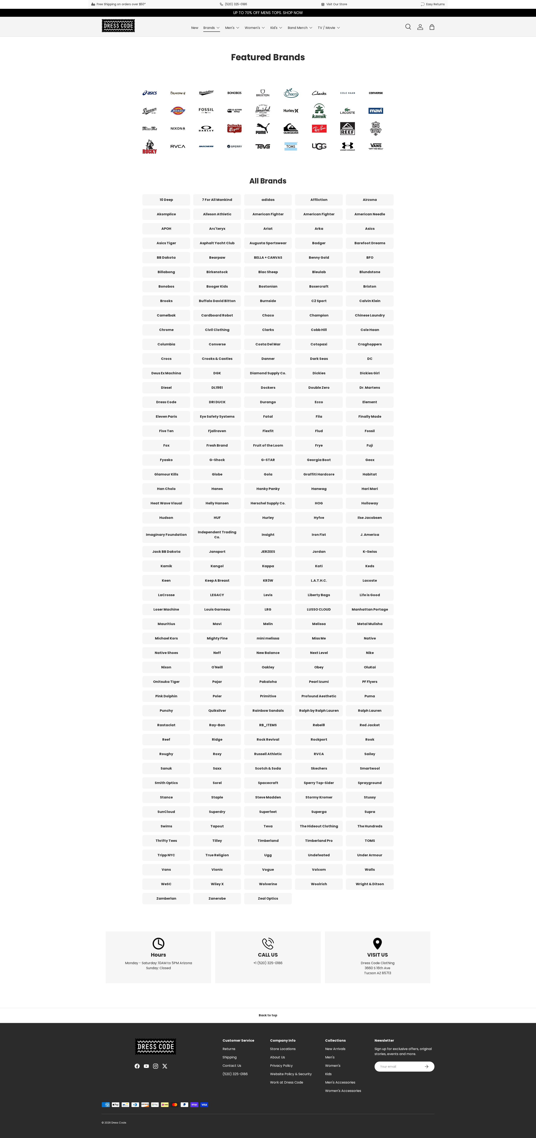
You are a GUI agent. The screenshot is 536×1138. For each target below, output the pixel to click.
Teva (268, 826)
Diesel (166, 387)
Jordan (319, 551)
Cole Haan (370, 329)
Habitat (370, 474)
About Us (277, 1057)
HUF (217, 517)
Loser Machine (166, 609)
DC (369, 358)
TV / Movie (326, 27)
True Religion (217, 855)
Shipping (230, 1057)
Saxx (217, 768)
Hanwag (319, 488)
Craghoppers (370, 344)
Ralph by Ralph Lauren (319, 710)
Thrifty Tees (166, 840)
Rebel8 (319, 725)
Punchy (166, 710)
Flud (319, 431)
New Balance (268, 652)
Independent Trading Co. (217, 535)
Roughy (166, 754)
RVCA (319, 754)
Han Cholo (166, 488)
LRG (268, 609)
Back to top (268, 1015)
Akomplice (166, 214)
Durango (268, 402)
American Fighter (268, 214)
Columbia (166, 344)
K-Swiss (370, 551)
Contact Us (232, 1065)
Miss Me (319, 638)
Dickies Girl (370, 373)
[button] (432, 27)
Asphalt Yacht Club (217, 243)
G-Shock (217, 459)
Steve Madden (268, 797)
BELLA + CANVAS (268, 257)
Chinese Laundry (370, 315)
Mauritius (166, 623)
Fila (319, 416)
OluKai (370, 667)
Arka (319, 228)
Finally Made (369, 416)
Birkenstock (217, 272)
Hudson (166, 517)
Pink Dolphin (166, 696)
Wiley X (217, 884)
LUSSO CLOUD (319, 609)
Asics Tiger (166, 243)
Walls (370, 869)
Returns (229, 1048)
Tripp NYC (166, 855)
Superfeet (268, 811)
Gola (268, 474)
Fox (166, 445)
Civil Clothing (217, 329)
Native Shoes (166, 652)
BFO (369, 257)
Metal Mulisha (370, 623)
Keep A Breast (217, 580)
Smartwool (370, 768)
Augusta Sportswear (268, 243)
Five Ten (166, 431)
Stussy (370, 797)
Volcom (319, 869)
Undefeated (319, 855)
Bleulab (319, 272)
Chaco (268, 315)
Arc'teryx (217, 228)
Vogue (268, 869)
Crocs (166, 358)
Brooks (166, 300)
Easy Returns (435, 4)
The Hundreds (369, 826)
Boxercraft (319, 286)
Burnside (268, 300)
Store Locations (283, 1048)
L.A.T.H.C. (319, 580)
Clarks (268, 329)
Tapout (217, 826)
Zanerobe (217, 898)
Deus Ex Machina (166, 373)
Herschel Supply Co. (268, 503)
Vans (166, 869)
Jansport (217, 551)
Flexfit (268, 431)
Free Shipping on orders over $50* (121, 4)
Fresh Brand (217, 445)
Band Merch (298, 27)
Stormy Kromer (318, 797)
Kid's (273, 27)
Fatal (268, 416)
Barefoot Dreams (369, 243)
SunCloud (166, 811)
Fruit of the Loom (268, 445)
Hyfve (319, 517)
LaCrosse (166, 595)
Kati (319, 566)
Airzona (370, 199)
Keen (166, 580)
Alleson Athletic (217, 214)
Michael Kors (166, 638)
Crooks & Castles (217, 358)
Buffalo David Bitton (217, 300)
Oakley (268, 667)
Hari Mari (370, 488)
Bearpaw (217, 257)
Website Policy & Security (291, 1074)
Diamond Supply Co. (268, 373)
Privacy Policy (281, 1065)
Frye (319, 445)
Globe (217, 474)
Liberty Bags (319, 595)
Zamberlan (166, 898)
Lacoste (370, 580)
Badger (319, 243)
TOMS (370, 840)
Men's (229, 27)
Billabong (166, 272)
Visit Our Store (336, 4)
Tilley (217, 840)
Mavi (217, 623)
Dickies (319, 373)
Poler (217, 696)
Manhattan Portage (370, 609)
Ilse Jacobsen (370, 517)
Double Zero (319, 387)
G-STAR (268, 459)
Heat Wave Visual (166, 503)
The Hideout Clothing (319, 826)
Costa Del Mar (268, 344)
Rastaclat (166, 725)
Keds (369, 566)
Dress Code (166, 402)
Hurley (268, 517)
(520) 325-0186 (236, 4)
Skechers (319, 768)
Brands (209, 27)
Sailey (369, 754)
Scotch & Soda (268, 768)
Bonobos (166, 286)
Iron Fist (319, 534)
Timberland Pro (319, 840)
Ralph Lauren (369, 710)
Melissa (319, 623)
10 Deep (166, 199)
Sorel (217, 782)
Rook (369, 739)
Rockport (319, 739)
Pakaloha (268, 681)
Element (369, 402)
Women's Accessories (343, 1090)
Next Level (319, 652)
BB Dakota (166, 257)
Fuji (370, 445)
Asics (370, 228)
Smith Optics (166, 782)
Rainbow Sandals (268, 710)
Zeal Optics (268, 898)
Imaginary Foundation (166, 534)
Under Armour (369, 855)
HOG (319, 503)
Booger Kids (217, 286)
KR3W (268, 580)
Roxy (217, 754)
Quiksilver (217, 710)
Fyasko (166, 459)
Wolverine (268, 884)
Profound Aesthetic (319, 696)
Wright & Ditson (370, 884)
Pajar (217, 681)
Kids (328, 1074)
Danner (268, 358)
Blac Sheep (268, 272)
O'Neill (217, 667)
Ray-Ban (217, 725)
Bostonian (268, 286)
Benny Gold (319, 257)
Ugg (268, 855)
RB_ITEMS (268, 725)
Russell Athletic (268, 754)
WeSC (166, 884)
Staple (217, 797)
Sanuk (166, 768)
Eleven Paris (166, 416)
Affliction (319, 199)
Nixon (166, 667)
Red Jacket (370, 725)
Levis (268, 595)
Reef (166, 739)
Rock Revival (268, 739)
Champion (319, 315)
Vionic (217, 869)
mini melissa (268, 638)
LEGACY (217, 595)
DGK (217, 373)
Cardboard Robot (217, 315)
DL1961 (217, 387)
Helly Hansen (217, 503)
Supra (370, 811)
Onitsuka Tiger (166, 681)
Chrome (166, 329)
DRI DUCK (217, 402)
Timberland (268, 840)
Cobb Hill (319, 329)
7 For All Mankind (217, 199)
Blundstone (369, 272)
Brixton (369, 286)
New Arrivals (335, 1048)
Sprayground (370, 782)
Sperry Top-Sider (319, 782)
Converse (217, 344)
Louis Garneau (217, 609)
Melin (268, 623)
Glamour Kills (166, 474)
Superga (319, 811)
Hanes (217, 488)
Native (370, 638)
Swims (166, 826)
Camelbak (166, 315)
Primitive (268, 696)
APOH (166, 228)
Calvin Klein (369, 300)
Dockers (268, 387)
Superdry (217, 811)
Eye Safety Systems (217, 416)
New (194, 27)
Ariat (268, 228)
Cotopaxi (319, 344)
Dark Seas (319, 358)
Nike (370, 652)
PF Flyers (369, 681)
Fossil (370, 431)
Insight (268, 534)
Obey (318, 667)
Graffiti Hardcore (318, 474)
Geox (369, 459)
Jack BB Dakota (166, 551)
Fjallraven (217, 431)
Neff (217, 652)
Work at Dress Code (286, 1082)
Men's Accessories (340, 1082)
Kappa (268, 566)
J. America (369, 534)
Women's (252, 27)
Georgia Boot (319, 459)
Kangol (217, 566)
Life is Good (370, 595)
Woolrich (319, 884)
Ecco (319, 402)
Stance (166, 797)
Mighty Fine (217, 638)
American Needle (369, 214)
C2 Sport (319, 300)
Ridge (217, 739)
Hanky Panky (268, 488)
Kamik (166, 566)
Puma (370, 696)
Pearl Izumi (319, 681)
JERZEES (268, 551)
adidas (268, 199)
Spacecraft (268, 782)
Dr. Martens (369, 387)
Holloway (369, 503)
